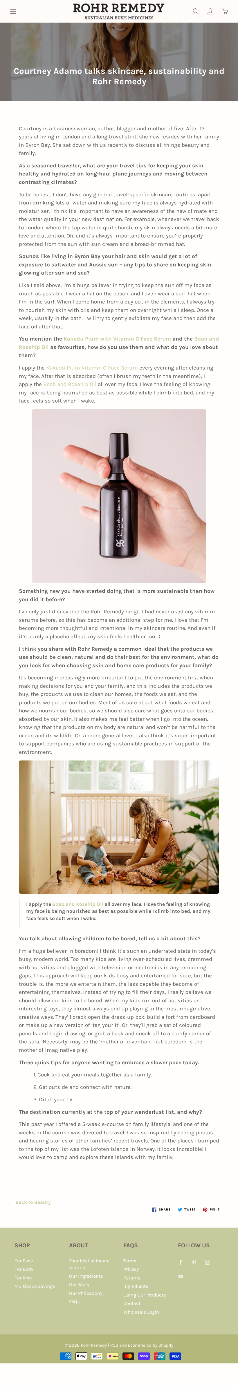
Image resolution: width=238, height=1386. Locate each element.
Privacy (131, 1269)
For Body (24, 1269)
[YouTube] (181, 1276)
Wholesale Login (141, 1312)
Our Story (79, 1284)
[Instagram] (208, 1262)
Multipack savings (35, 1286)
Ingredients (135, 1286)
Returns (131, 1278)
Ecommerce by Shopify (150, 1345)
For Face (24, 1261)
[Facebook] (181, 1262)
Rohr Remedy (94, 1345)
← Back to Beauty (29, 1202)
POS (114, 1345)
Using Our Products (144, 1295)
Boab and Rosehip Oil (69, 384)
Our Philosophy (85, 1293)
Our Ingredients (86, 1276)
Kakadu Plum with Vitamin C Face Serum (117, 339)
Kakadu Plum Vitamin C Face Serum (92, 368)
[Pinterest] (194, 1262)
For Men (23, 1278)
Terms (129, 1261)
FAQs (74, 1301)
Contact (131, 1303)
